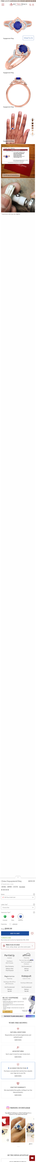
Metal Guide (34, 894)
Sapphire (9, 886)
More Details (22, 886)
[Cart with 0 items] (33, 5)
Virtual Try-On (28, 38)
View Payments (9, 966)
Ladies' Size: (4, 904)
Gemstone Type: (6, 912)
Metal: (3, 894)
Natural (4, 886)
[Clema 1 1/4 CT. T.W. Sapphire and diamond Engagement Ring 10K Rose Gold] (18, 161)
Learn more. (18, 1039)
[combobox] (18, 897)
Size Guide (34, 904)
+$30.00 (14, 924)
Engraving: (4, 924)
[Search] (30, 5)
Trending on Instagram (20, 1108)
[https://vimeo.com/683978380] (18, 195)
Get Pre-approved (26, 966)
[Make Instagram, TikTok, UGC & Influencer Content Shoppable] (31, 1144)
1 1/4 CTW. (15, 886)
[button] (18, 1129)
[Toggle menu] (2, 4)
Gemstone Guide (34, 912)
